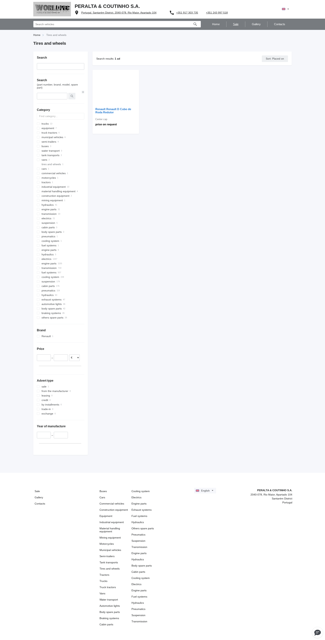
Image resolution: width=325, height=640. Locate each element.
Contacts (40, 503)
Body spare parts (109, 612)
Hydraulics (137, 522)
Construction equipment (113, 509)
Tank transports (108, 562)
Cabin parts (106, 624)
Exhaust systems (141, 509)
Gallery (39, 497)
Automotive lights (109, 605)
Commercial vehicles (111, 503)
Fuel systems (139, 515)
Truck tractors (107, 587)
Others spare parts (142, 528)
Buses (103, 491)
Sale (37, 491)
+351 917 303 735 (187, 12)
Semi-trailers (107, 556)
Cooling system (140, 491)
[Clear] (83, 92)
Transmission (139, 546)
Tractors (104, 574)
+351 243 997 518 (217, 12)
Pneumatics (138, 534)
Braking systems (109, 618)
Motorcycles (106, 543)
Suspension (138, 540)
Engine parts (139, 503)
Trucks (103, 581)
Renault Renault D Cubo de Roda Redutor (113, 110)
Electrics (136, 497)
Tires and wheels (109, 568)
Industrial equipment (111, 522)
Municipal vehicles (110, 549)
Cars (102, 497)
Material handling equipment (109, 530)
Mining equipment (110, 537)
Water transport (108, 599)
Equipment (105, 515)
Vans (102, 593)
